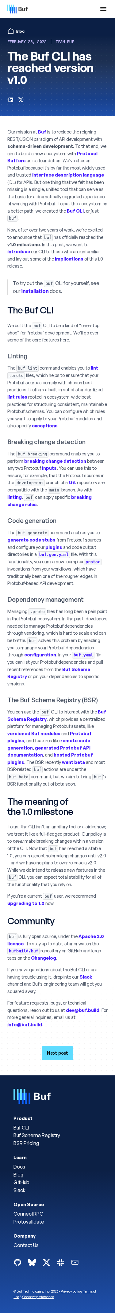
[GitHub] (17, 1262)
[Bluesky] (32, 1262)
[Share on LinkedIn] (10, 101)
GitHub (21, 1182)
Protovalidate (28, 1222)
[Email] (75, 1262)
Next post (57, 1053)
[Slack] (60, 1262)
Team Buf (65, 41)
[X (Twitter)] (46, 1262)
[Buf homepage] (32, 1097)
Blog (18, 1175)
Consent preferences (38, 1297)
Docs (19, 1167)
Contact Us (26, 1245)
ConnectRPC (28, 1214)
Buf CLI (21, 1128)
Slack (19, 1190)
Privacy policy (71, 1291)
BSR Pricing (26, 1143)
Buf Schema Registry (36, 1135)
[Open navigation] (103, 9)
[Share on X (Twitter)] (20, 101)
